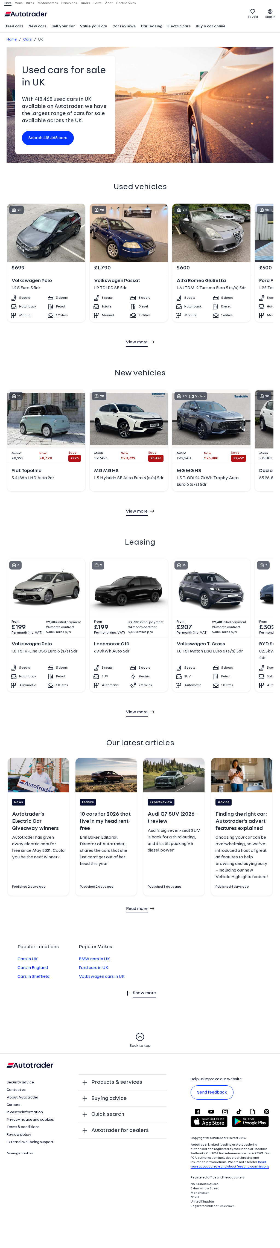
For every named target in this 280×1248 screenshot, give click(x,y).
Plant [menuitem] (109, 3)
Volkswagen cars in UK (102, 976)
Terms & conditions (23, 1127)
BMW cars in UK (94, 959)
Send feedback (212, 1092)
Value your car (93, 26)
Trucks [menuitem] (85, 3)
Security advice (20, 1082)
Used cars (14, 26)
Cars (27, 40)
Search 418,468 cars (47, 138)
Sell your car (63, 26)
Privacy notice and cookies (30, 1120)
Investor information (25, 1112)
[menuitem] (14, 26)
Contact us (16, 1090)
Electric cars (179, 26)
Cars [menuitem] (7, 3)
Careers (13, 1105)
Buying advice (109, 1098)
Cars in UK (28, 959)
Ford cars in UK (93, 968)
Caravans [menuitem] (69, 3)
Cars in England (33, 968)
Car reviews (124, 26)
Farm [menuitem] (97, 3)
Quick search (107, 1114)
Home (12, 40)
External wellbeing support (30, 1142)
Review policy (19, 1135)
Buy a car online (211, 26)
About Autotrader (22, 1097)
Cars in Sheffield (33, 976)
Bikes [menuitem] (30, 3)
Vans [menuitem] (19, 3)
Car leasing (151, 26)
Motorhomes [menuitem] (47, 3)
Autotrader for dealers (120, 1130)
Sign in (270, 17)
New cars (37, 26)
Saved (252, 17)
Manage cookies (20, 1153)
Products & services (116, 1082)
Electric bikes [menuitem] (126, 3)
